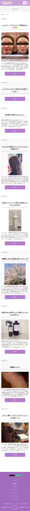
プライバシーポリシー (15, 496)
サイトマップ (15, 499)
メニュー (15, 486)
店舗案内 (15, 483)
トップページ (15, 480)
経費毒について (15, 367)
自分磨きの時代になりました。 (15, 114)
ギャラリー (15, 489)
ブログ (15, 492)
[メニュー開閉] (27, 3)
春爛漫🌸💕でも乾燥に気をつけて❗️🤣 (15, 259)
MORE (15, 73)
